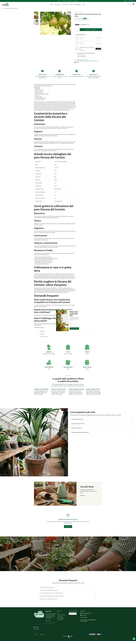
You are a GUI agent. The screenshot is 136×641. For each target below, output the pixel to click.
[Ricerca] (128, 4)
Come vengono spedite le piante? (47, 587)
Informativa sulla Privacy (61, 614)
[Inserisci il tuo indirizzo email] (54, 622)
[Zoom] (69, 14)
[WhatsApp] (75, 62)
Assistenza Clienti (44, 336)
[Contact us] (134, 639)
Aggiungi (98, 43)
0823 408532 (84, 617)
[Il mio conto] (131, 4)
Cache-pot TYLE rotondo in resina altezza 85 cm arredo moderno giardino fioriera (87, 47)
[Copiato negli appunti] (78, 62)
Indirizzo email (48, 620)
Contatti (83, 4)
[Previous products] (98, 34)
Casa (2, 8)
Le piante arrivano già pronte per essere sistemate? (51, 593)
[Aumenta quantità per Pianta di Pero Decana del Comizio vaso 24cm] (78, 29)
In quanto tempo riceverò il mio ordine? (49, 590)
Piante (51, 4)
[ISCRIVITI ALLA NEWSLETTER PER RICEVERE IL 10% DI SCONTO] (68, 0)
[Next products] (101, 34)
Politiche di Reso (60, 616)
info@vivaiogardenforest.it (86, 613)
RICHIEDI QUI (72, 613)
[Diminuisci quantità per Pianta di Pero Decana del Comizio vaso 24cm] (75, 29)
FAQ (58, 613)
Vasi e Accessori (57, 4)
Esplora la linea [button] (82, 495)
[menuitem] (52, 4)
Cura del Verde (64, 4)
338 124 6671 (84, 615)
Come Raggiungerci (77, 4)
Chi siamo (71, 4)
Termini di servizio (60, 619)
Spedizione (42, 331)
